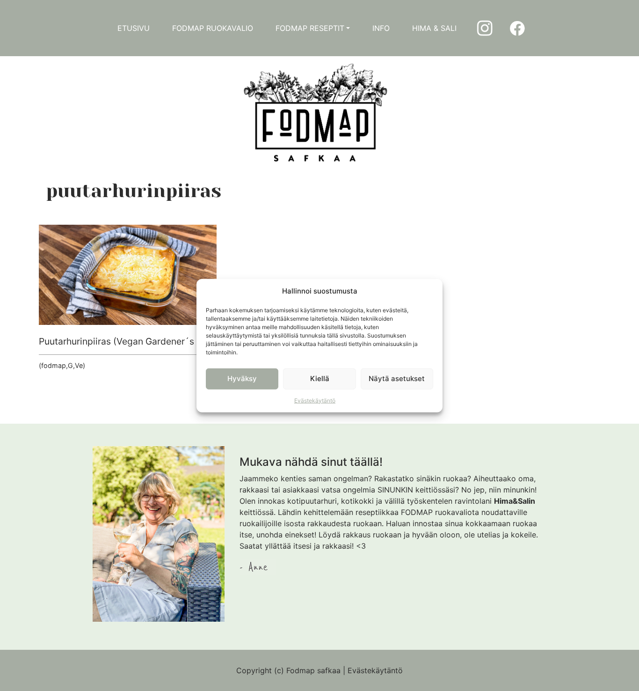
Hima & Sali (434, 28)
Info (381, 28)
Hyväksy (242, 378)
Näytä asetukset (397, 378)
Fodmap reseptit (310, 28)
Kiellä (319, 378)
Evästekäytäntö (314, 400)
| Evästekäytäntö (373, 670)
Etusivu (133, 28)
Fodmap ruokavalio (212, 28)
